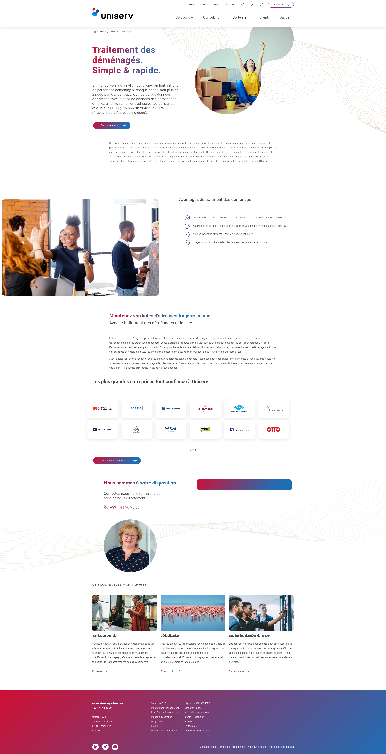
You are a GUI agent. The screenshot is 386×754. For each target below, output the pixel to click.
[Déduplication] (193, 612)
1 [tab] (190, 450)
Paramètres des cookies (281, 746)
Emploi (154, 726)
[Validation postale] (124, 612)
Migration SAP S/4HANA (197, 703)
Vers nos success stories (115, 460)
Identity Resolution (194, 717)
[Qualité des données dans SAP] (261, 612)
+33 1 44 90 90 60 (124, 507)
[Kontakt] (106, 507)
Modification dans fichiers (165, 730)
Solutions (183, 17)
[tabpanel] (188, 420)
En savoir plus (99, 671)
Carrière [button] (203, 4)
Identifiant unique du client (165, 712)
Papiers (189, 721)
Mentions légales (208, 746)
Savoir (284, 17)
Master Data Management (165, 707)
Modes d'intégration (161, 717)
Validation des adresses (197, 712)
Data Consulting (193, 707)
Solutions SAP (158, 703)
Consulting (211, 17)
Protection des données (232, 746)
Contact (279, 4)
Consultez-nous (109, 125)
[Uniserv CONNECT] (249, 5)
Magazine (156, 721)
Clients (264, 17)
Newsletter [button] (229, 4)
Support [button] (215, 4)
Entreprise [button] (190, 4)
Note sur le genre (257, 746)
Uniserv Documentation (197, 730)
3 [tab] (195, 450)
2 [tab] (193, 450)
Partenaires (191, 726)
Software (239, 17)
